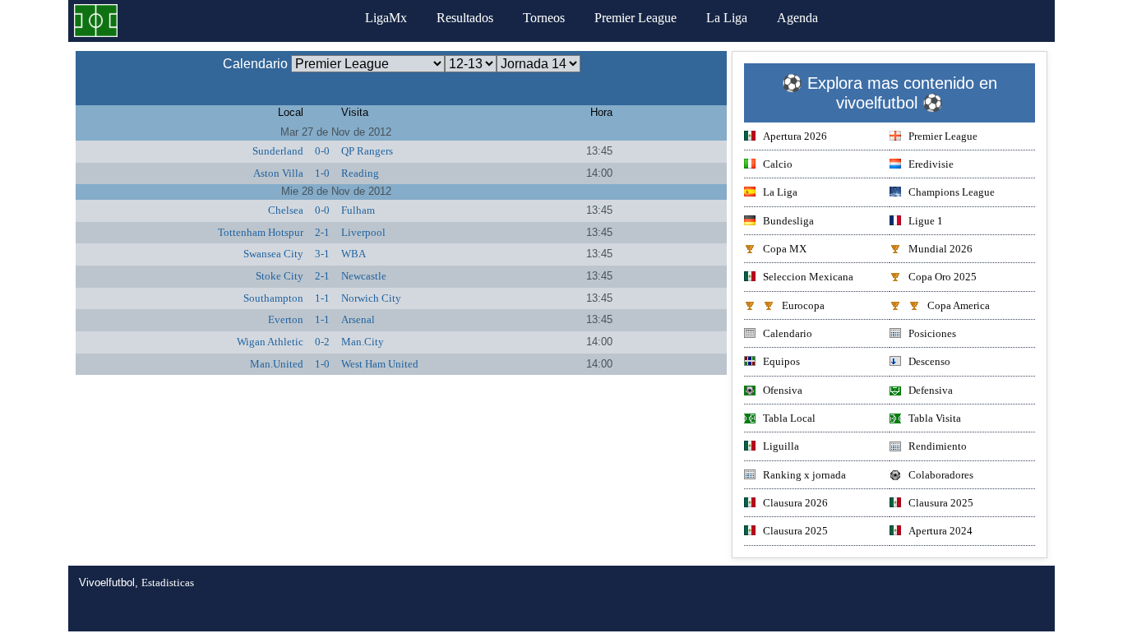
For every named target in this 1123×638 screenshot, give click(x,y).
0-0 (322, 151)
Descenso (929, 361)
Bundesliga (788, 221)
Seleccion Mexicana (808, 276)
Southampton (273, 298)
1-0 (322, 173)
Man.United (276, 364)
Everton (285, 319)
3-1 (322, 253)
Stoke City (279, 276)
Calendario (787, 333)
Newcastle (363, 276)
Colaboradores (940, 475)
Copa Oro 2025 (942, 276)
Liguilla (781, 446)
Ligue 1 (925, 221)
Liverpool (363, 232)
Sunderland (277, 151)
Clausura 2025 (940, 503)
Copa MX (784, 249)
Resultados (465, 18)
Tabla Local (789, 418)
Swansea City (273, 253)
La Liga (726, 18)
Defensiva (930, 390)
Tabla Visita (934, 418)
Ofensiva (782, 390)
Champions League (951, 192)
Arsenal (358, 319)
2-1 (322, 232)
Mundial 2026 (940, 249)
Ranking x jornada (804, 475)
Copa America (958, 305)
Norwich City (371, 298)
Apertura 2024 (940, 531)
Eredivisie (931, 164)
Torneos (544, 18)
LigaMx (386, 18)
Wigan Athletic (270, 341)
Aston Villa (278, 173)
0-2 (322, 341)
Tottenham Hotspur (260, 232)
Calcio (778, 164)
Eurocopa (803, 305)
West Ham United (379, 364)
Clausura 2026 (795, 503)
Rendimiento (937, 446)
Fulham (358, 210)
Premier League (635, 18)
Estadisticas (167, 582)
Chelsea (285, 210)
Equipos (781, 361)
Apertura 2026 (795, 136)
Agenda (797, 18)
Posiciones (932, 333)
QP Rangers (367, 151)
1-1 (322, 298)
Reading (360, 173)
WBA (353, 253)
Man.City (362, 341)
